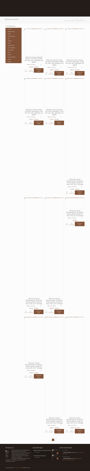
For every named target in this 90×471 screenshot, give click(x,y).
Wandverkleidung (11, 31)
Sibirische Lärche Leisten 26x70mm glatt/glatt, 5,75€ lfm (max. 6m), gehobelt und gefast (54, 112)
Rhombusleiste (11, 50)
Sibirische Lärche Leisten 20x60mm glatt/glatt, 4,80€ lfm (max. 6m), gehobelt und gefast (54, 62)
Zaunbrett (10, 40)
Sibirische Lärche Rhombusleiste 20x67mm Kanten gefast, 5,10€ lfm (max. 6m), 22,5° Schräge (34, 301)
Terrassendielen (11, 45)
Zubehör (9, 59)
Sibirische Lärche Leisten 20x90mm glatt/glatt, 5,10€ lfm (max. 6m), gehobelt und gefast (34, 112)
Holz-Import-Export (17, 467)
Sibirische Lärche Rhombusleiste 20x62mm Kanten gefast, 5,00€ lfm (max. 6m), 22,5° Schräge (75, 181)
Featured (9, 29)
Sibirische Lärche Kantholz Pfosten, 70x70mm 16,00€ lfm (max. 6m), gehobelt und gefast (34, 59)
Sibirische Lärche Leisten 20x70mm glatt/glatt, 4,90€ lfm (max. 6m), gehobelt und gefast (75, 62)
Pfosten (9, 33)
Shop (82, 19)
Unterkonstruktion (11, 36)
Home (77, 19)
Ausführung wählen (38, 70)
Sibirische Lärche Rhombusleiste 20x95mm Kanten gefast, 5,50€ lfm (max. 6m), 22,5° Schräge (54, 301)
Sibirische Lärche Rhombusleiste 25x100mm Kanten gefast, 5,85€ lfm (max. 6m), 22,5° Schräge (33, 365)
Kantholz (9, 54)
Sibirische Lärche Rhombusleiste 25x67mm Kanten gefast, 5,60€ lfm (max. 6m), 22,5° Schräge (54, 420)
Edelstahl (9, 61)
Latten (9, 52)
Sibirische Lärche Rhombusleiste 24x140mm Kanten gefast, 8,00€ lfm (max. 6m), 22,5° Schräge (74, 213)
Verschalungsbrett (11, 47)
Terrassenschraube (12, 57)
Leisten (9, 43)
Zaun (9, 38)
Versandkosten (30, 71)
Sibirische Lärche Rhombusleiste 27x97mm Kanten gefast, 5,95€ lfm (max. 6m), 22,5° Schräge (75, 420)
